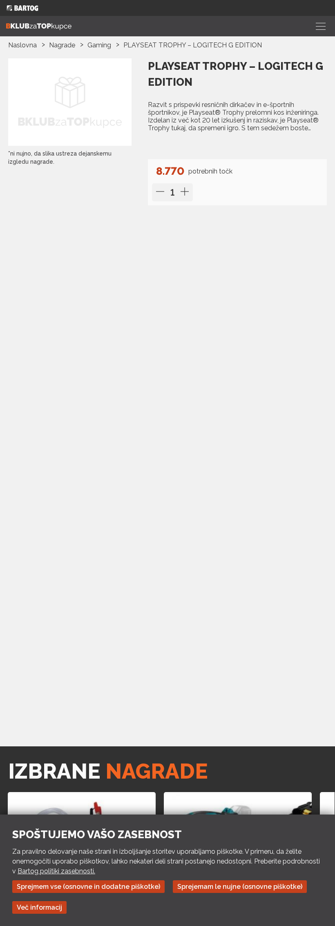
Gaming (99, 45)
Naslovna (22, 45)
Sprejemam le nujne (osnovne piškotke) (239, 886)
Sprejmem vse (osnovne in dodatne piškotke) (88, 886)
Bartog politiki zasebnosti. (56, 871)
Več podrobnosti (178, 145)
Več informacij (39, 907)
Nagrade (62, 45)
